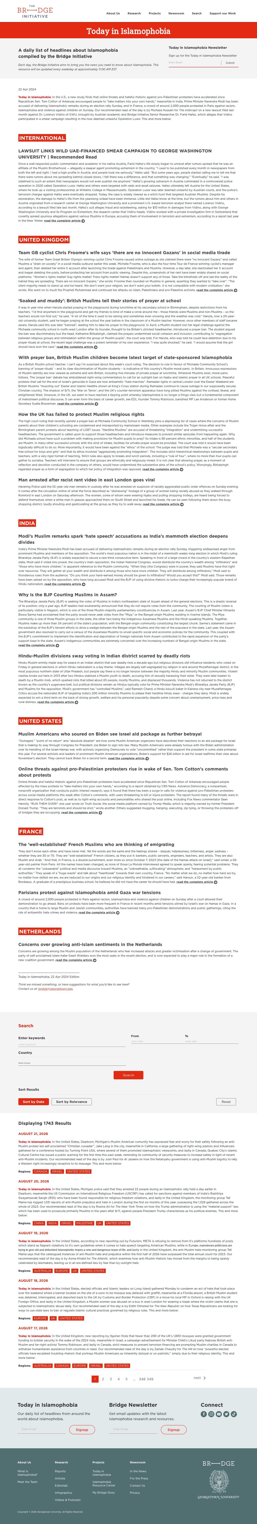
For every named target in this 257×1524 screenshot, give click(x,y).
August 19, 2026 (33, 1233)
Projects (155, 13)
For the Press (139, 1478)
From (135, 1036)
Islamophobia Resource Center (103, 1483)
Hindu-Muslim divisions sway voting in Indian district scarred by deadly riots (104, 655)
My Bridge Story (103, 1492)
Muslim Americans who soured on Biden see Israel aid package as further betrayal (110, 733)
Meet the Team (27, 1481)
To (186, 1036)
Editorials (61, 1485)
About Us (113, 13)
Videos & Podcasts (68, 1499)
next (198, 1377)
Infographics (63, 1492)
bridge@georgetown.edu (55, 988)
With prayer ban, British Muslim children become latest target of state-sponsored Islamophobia (125, 357)
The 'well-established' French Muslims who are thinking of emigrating (96, 844)
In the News (138, 1471)
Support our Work (223, 13)
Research (134, 13)
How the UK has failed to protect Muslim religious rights (81, 414)
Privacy (135, 1492)
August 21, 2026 (33, 1133)
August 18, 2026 (33, 1280)
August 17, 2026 (33, 1328)
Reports (60, 1471)
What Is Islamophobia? (27, 1473)
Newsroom (176, 13)
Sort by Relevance (71, 1101)
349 (150, 1379)
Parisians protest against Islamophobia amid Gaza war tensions (89, 892)
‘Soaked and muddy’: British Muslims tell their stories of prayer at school (99, 300)
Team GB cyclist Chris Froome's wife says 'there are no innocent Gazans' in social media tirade (124, 252)
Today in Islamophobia (101, 1473)
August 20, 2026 (33, 1181)
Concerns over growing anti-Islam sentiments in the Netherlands (90, 944)
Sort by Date (33, 1101)
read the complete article (62, 220)
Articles (60, 1478)
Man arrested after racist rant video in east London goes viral (86, 479)
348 (142, 1379)
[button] (82, 1429)
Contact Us (137, 1485)
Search (197, 13)
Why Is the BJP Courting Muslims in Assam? (67, 594)
